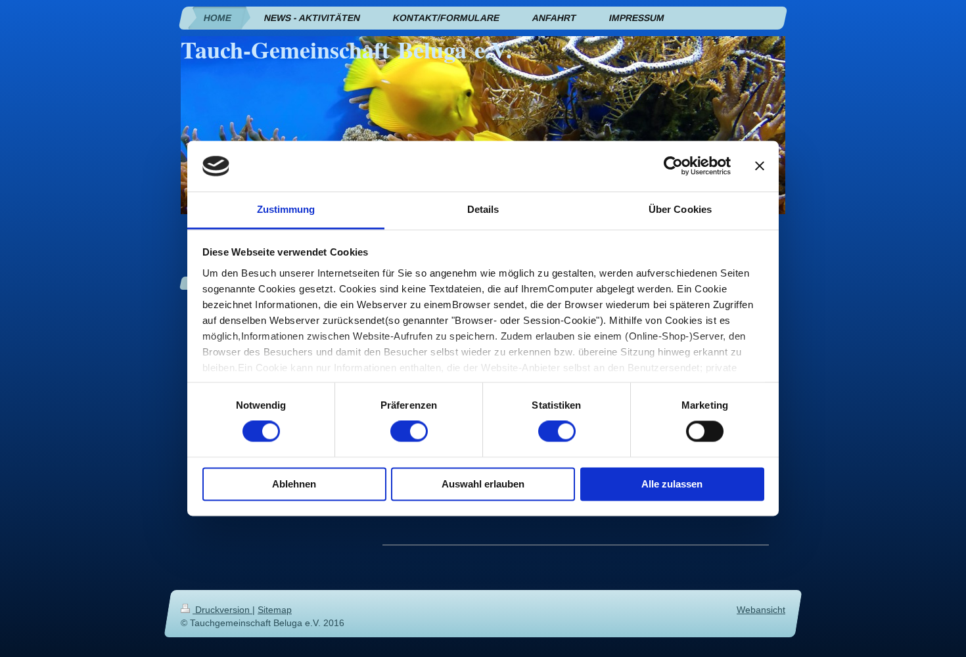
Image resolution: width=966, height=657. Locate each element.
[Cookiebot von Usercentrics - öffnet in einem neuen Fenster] (673, 166)
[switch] (409, 431)
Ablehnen (294, 483)
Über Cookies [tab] (680, 209)
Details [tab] (483, 209)
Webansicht (761, 609)
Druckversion (222, 609)
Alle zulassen (671, 483)
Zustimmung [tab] (286, 209)
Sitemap (275, 609)
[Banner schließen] (759, 166)
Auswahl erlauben (483, 483)
